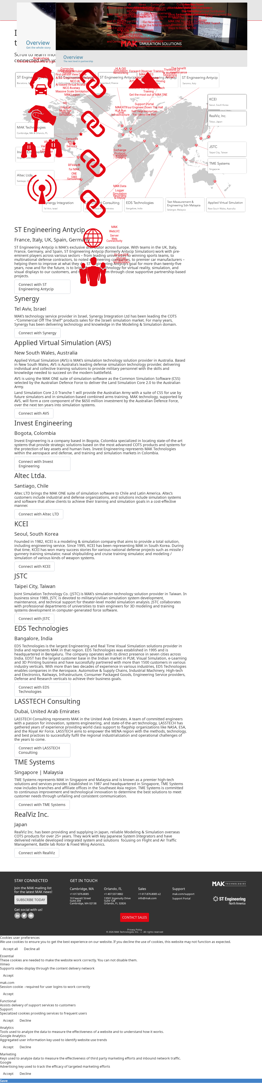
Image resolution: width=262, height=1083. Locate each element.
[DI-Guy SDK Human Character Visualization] (93, 272)
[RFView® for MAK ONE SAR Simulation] (42, 188)
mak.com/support (183, 894)
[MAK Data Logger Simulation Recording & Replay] (93, 203)
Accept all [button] (10, 949)
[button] (37, 333)
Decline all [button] (32, 949)
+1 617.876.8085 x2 (149, 894)
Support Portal (181, 898)
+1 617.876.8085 (79, 894)
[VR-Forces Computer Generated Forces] (42, 81)
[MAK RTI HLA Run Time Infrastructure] (93, 123)
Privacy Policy (134, 929)
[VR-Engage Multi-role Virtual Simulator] (42, 118)
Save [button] (4, 1081)
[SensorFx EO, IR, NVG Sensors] (53, 149)
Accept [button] (8, 975)
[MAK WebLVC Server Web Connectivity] (93, 238)
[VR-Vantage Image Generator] (29, 151)
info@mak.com (147, 898)
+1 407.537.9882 (113, 894)
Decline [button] (25, 1020)
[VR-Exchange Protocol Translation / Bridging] (93, 163)
